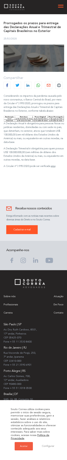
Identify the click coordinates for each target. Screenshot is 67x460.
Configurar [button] (48, 446)
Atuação (58, 296)
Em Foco (58, 304)
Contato (58, 313)
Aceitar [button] (24, 446)
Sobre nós (10, 296)
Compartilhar (13, 78)
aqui (53, 166)
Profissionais (11, 304)
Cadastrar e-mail (22, 229)
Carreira (8, 313)
